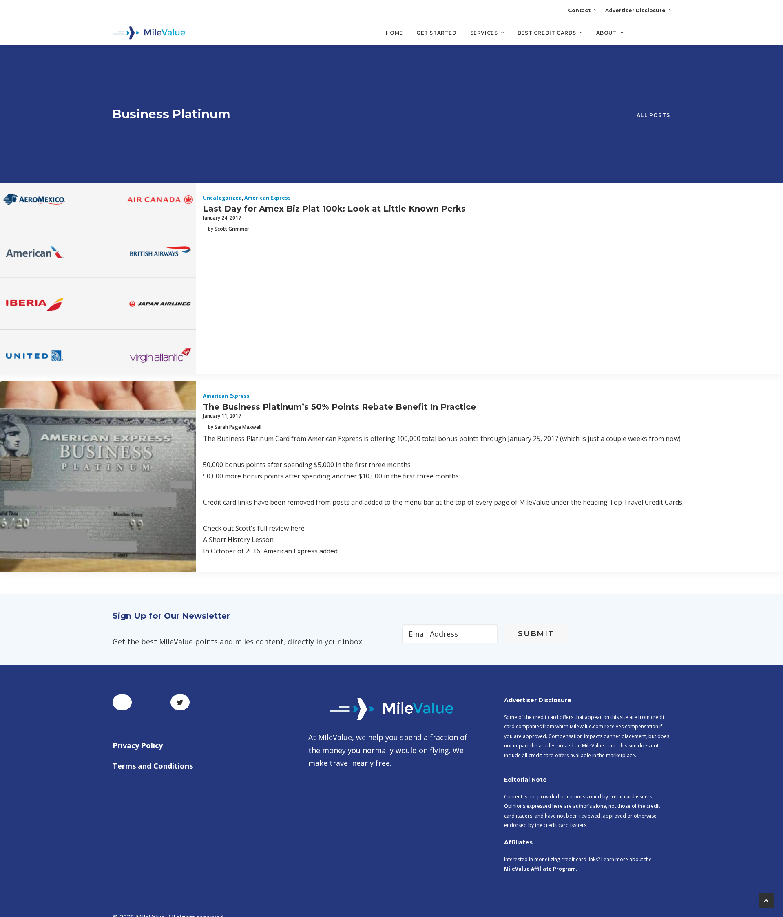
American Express (267, 197)
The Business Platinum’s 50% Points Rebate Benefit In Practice (339, 407)
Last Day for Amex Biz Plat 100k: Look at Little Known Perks (334, 209)
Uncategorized (222, 197)
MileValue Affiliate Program (540, 868)
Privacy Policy (138, 745)
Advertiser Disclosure (635, 10)
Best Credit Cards (547, 33)
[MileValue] (149, 33)
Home (394, 33)
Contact (579, 10)
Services (484, 33)
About (606, 33)
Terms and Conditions (153, 766)
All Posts (653, 115)
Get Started (436, 33)
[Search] (664, 36)
